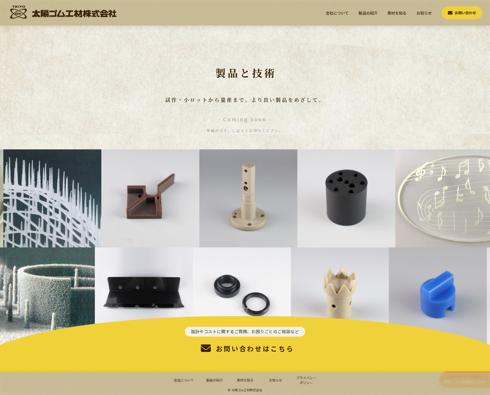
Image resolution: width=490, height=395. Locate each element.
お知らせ (424, 13)
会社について (337, 13)
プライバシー (306, 380)
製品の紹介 (368, 13)
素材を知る (397, 13)
